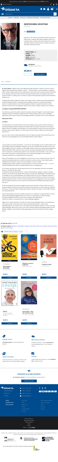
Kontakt (23, 406)
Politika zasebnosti (29, 422)
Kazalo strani (24, 404)
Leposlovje (22, 17)
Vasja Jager (31, 314)
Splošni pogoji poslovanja (46, 400)
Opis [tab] (3, 81)
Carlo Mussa (6, 313)
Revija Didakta (9, 404)
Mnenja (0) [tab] (7, 81)
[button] (57, 9)
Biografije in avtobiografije (32, 17)
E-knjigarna (16, 17)
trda (31, 53)
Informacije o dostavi (45, 402)
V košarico (9, 277)
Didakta (33, 55)
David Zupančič (45, 266)
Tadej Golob (27, 26)
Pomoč (23, 402)
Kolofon (29, 423)
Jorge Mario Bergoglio (8, 314)
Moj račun (43, 406)
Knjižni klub (24, 400)
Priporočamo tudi (13, 231)
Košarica (43, 409)
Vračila (42, 404)
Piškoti (29, 425)
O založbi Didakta (25, 409)
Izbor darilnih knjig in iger (36, 226)
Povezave (24, 411)
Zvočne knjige (9, 227)
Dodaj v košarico (40, 74)
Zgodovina (3, 227)
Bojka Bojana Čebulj (27, 266)
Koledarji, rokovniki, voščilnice (50, 226)
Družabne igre (9, 402)
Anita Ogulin (25, 314)
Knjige (7, 400)
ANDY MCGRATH (7, 269)
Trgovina (10, 17)
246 (35, 52)
